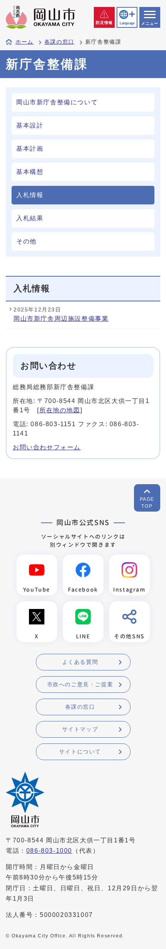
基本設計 (29, 125)
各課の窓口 (59, 42)
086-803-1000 (49, 850)
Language (127, 23)
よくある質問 (80, 662)
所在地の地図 (59, 410)
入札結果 (29, 218)
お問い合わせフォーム (47, 447)
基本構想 (29, 171)
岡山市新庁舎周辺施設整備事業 (61, 318)
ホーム (24, 42)
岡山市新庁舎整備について (57, 102)
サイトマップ (80, 729)
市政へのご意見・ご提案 (80, 684)
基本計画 (29, 148)
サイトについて (80, 751)
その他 (26, 241)
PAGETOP (147, 503)
